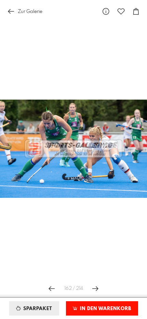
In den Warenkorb (104, 308)
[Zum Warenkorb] (136, 11)
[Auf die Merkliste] (121, 11)
